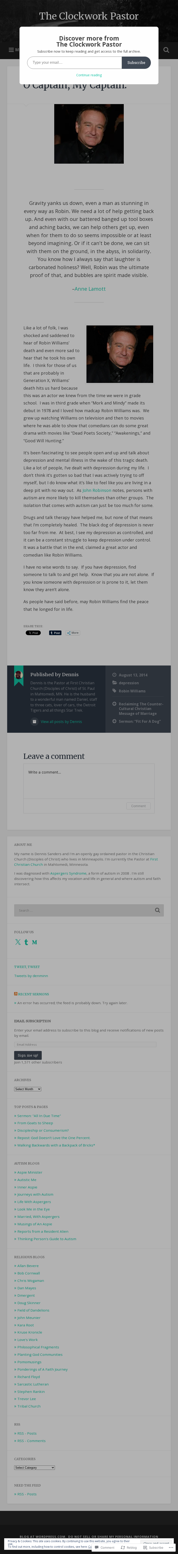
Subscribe (136, 62)
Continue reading (89, 75)
